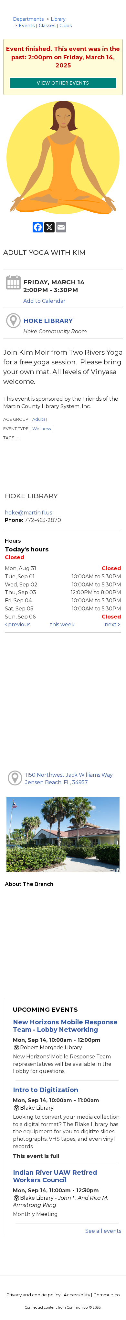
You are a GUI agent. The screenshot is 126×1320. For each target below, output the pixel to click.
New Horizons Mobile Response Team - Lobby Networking (65, 1025)
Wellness (41, 428)
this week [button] (62, 624)
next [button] (111, 624)
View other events (63, 83)
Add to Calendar (44, 301)
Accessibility (77, 1294)
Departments (28, 19)
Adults (38, 419)
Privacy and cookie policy (33, 1294)
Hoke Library (48, 320)
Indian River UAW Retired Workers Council (55, 1176)
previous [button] (18, 624)
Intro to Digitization (45, 1090)
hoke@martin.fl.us (28, 513)
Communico (106, 1294)
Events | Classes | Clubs (45, 26)
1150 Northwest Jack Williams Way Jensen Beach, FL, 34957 (69, 778)
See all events (103, 1231)
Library (58, 19)
